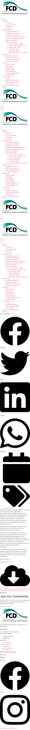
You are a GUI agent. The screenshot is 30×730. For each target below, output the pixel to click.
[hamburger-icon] (1, 18)
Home (4, 19)
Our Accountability (11, 24)
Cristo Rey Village (14, 49)
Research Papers (10, 75)
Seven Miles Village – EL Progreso (18, 52)
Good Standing (10, 69)
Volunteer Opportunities (12, 82)
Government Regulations (12, 73)
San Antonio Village (14, 50)
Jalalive (7, 559)
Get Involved (6, 76)
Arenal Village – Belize (15, 47)
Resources (6, 63)
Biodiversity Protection (12, 56)
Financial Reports (10, 71)
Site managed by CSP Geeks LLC (9, 728)
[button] (15, 332)
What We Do (6, 54)
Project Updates (10, 64)
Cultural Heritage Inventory (13, 59)
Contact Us (9, 28)
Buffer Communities (11, 42)
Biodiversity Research (12, 57)
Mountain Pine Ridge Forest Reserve (16, 37)
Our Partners (9, 26)
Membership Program (12, 80)
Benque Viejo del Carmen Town (17, 45)
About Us (5, 21)
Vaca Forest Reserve (11, 40)
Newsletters (9, 66)
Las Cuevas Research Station (11, 85)
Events (8, 78)
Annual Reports (10, 68)
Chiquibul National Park (12, 31)
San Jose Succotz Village (16, 43)
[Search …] (2, 109)
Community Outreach (12, 61)
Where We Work (7, 30)
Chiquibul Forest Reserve (13, 33)
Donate (5, 87)
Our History (9, 23)
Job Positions (9, 83)
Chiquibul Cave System (12, 35)
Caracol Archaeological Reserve (14, 38)
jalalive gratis (8, 562)
